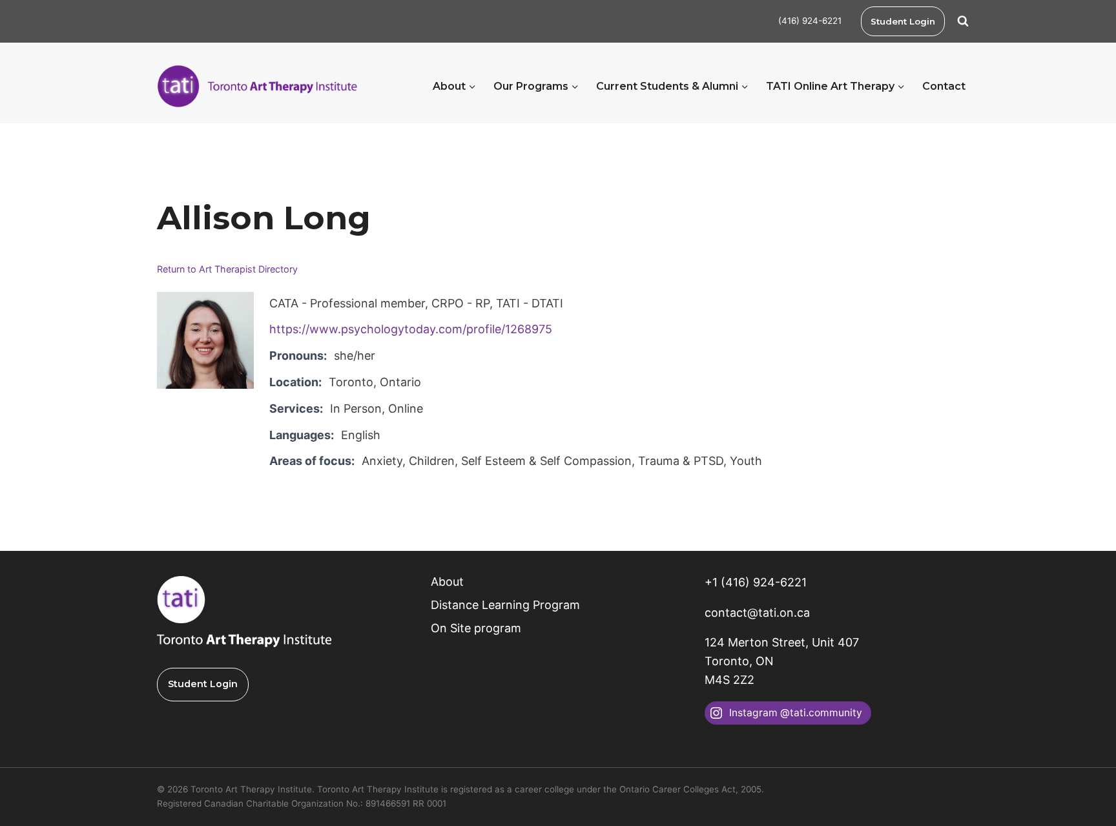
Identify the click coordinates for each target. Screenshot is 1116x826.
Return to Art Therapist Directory (227, 268)
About (447, 581)
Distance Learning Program (505, 605)
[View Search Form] (963, 21)
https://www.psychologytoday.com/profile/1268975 (410, 329)
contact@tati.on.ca (757, 612)
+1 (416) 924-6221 (756, 582)
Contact (944, 86)
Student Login (903, 21)
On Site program (476, 628)
